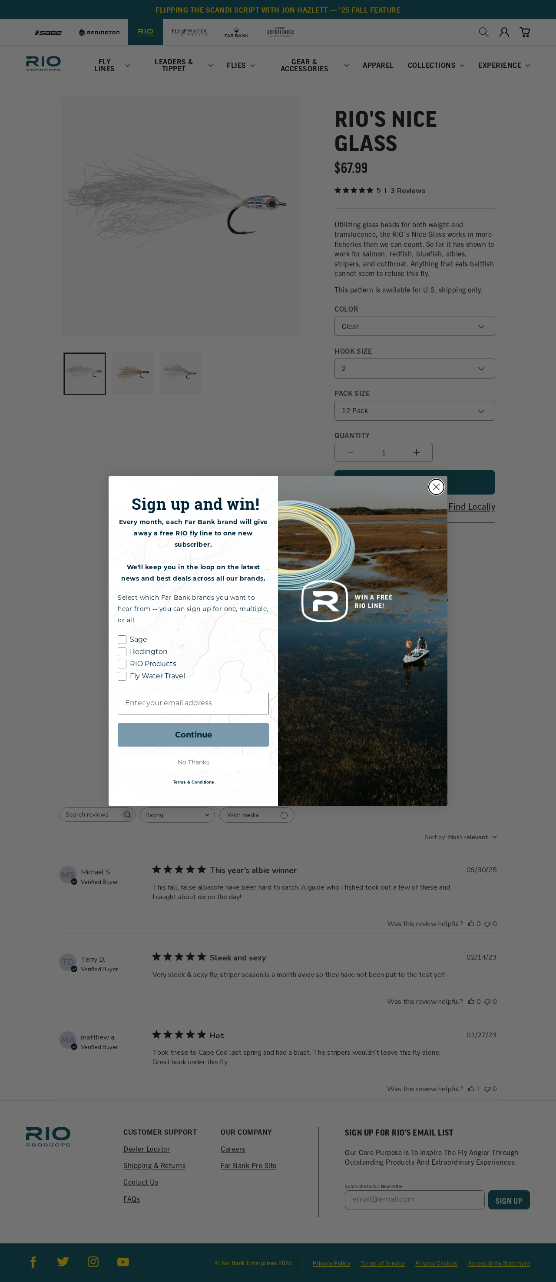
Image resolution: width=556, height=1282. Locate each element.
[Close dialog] (436, 487)
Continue (193, 735)
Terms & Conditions (193, 782)
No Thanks (193, 763)
